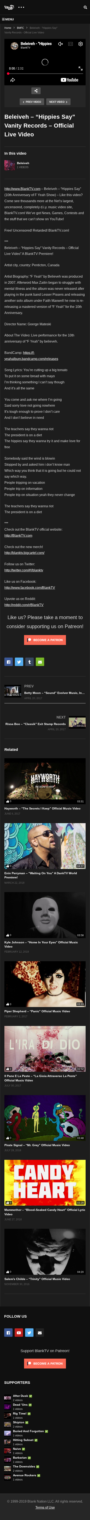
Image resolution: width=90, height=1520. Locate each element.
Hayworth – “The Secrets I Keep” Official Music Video (42, 808)
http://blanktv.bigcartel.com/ (24, 553)
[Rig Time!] (7, 1415)
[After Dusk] (7, 1398)
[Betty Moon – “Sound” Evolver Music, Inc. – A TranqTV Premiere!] (45, 692)
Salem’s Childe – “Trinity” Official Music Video (37, 1279)
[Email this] (40, 662)
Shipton (18, 1422)
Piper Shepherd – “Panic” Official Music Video (37, 1011)
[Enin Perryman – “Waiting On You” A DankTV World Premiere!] (45, 846)
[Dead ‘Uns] (7, 1406)
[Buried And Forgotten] (7, 1433)
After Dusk (20, 1395)
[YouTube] (19, 1332)
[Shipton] (7, 1424)
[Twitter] (29, 1332)
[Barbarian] (7, 1459)
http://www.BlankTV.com (22, 189)
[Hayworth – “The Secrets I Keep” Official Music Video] (45, 781)
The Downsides (24, 1466)
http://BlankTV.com (18, 535)
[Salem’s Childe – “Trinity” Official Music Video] (45, 1252)
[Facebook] (8, 1332)
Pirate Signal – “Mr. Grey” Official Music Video (37, 1145)
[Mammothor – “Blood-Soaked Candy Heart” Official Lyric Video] (45, 1183)
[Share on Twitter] (19, 662)
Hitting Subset (23, 1440)
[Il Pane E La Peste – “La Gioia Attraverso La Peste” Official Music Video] (45, 1049)
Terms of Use (45, 1507)
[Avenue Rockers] (7, 1477)
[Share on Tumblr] (29, 662)
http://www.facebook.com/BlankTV (29, 587)
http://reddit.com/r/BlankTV (24, 605)
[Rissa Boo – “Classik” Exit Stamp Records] (45, 723)
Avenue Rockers (24, 1475)
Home (7, 27)
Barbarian (20, 1457)
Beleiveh (23, 163)
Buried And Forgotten (28, 1431)
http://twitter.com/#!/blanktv (23, 570)
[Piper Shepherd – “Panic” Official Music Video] (45, 984)
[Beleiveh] (9, 165)
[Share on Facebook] (8, 662)
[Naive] (7, 1450)
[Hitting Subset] (7, 1442)
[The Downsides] (7, 1468)
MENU (9, 19)
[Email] (40, 1332)
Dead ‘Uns (20, 1404)
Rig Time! (20, 1413)
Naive (17, 1448)
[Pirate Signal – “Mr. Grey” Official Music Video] (45, 1118)
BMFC (20, 27)
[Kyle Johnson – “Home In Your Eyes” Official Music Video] (45, 915)
